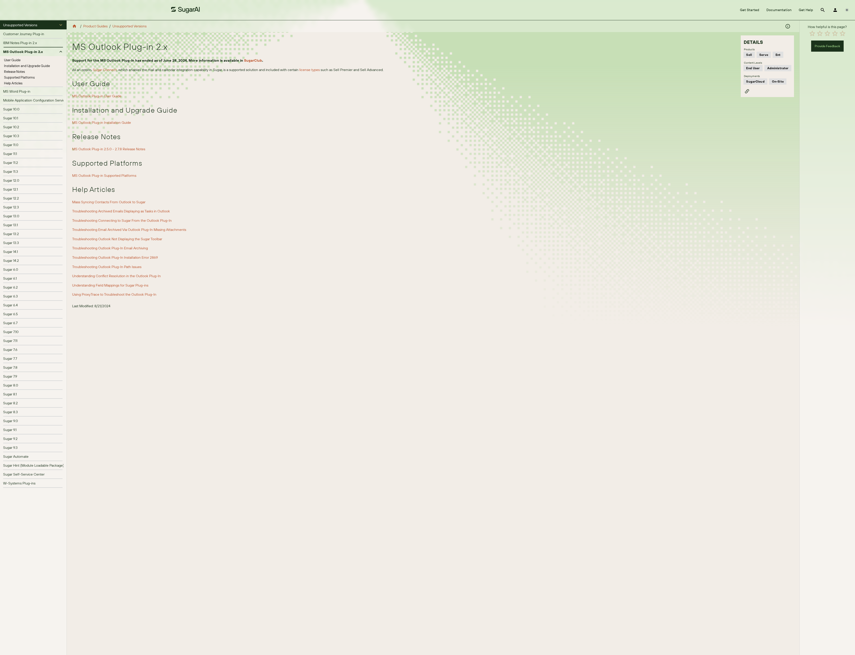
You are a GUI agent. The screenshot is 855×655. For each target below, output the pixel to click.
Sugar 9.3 (10, 447)
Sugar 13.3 (11, 242)
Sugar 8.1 (10, 394)
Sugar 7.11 (10, 340)
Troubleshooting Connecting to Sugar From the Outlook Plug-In (122, 220)
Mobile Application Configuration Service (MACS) (41, 100)
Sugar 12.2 (11, 198)
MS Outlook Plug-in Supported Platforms (104, 175)
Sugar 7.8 (10, 367)
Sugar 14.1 (10, 251)
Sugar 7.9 (10, 376)
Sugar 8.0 (10, 385)
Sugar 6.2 (10, 287)
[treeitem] (33, 60)
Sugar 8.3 (10, 412)
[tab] (749, 10)
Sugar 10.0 (11, 109)
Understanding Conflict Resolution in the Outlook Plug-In (116, 276)
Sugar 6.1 (10, 278)
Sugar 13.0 (11, 216)
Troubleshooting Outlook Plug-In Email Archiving (110, 248)
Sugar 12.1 (10, 189)
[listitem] (33, 33)
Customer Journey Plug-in (23, 34)
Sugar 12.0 (11, 180)
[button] (33, 24)
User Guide (12, 60)
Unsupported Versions (129, 26)
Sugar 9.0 (10, 421)
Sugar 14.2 (11, 260)
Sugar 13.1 (10, 225)
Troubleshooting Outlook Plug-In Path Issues (106, 266)
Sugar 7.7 (10, 358)
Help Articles (13, 83)
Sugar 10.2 (11, 127)
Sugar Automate (15, 456)
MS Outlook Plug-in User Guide (96, 96)
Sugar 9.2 (10, 438)
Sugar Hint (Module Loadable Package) (33, 465)
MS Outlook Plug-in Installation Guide (101, 122)
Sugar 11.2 (10, 162)
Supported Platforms (19, 77)
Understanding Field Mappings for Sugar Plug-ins (110, 285)
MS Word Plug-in (16, 91)
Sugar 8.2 (10, 403)
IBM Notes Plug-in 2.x (20, 43)
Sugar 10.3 (11, 136)
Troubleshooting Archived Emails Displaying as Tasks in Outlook (121, 211)
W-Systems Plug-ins (19, 483)
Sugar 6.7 (10, 323)
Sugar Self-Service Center (24, 474)
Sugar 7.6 (10, 349)
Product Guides (95, 26)
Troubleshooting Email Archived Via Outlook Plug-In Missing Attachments (129, 229)
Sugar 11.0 (10, 144)
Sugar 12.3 (11, 207)
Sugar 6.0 (10, 269)
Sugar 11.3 (10, 171)
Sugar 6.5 (10, 314)
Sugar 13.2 (11, 234)
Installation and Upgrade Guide (27, 66)
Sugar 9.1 (9, 429)
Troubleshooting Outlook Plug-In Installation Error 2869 (115, 257)
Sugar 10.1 (10, 118)
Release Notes (14, 71)
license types (309, 69)
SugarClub (253, 60)
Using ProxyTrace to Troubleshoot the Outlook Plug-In (114, 294)
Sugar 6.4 (10, 305)
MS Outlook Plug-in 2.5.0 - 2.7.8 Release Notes (108, 149)
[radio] (812, 33)
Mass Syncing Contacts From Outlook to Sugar (108, 202)
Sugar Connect (105, 69)
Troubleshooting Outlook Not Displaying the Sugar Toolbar (117, 239)
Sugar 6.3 (10, 296)
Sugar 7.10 (10, 332)
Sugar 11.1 (10, 153)
